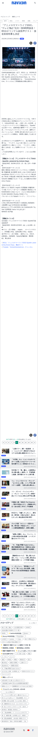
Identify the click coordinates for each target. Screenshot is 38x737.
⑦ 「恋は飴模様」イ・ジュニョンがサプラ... (15, 712)
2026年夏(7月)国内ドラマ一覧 (10, 630)
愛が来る (4, 662)
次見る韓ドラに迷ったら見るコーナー (13, 680)
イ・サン (4, 656)
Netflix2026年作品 (15, 633)
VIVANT (28, 627)
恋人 (29, 659)
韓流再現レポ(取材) (8, 648)
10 (19, 442)
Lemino (12, 639)
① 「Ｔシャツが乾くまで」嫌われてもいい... (15, 695)
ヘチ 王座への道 (20, 653)
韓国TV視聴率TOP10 (9, 651)
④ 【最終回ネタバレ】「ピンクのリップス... (15, 703)
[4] (3, 442)
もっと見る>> (8, 692)
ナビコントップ (5, 16)
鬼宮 (3, 659)
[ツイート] (30, 43)
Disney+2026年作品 (8, 636)
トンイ (12, 656)
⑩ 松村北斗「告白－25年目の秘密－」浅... (14, 721)
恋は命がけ (5, 665)
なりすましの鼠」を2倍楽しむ (10, 671)
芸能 (29, 21)
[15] (34, 442)
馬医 (29, 653)
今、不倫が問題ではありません (11, 668)
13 (28, 442)
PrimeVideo (21, 636)
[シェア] (34, 43)
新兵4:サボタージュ (28, 671)
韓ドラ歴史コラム (30, 639)
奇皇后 (9, 659)
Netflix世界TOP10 (8, 654)
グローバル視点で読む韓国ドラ (11, 642)
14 (31, 442)
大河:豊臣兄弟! (18, 627)
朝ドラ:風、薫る (6, 627)
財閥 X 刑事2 (13, 662)
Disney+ (27, 633)
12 (25, 442)
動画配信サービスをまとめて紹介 (22, 686)
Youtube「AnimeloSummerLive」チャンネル (18, 247)
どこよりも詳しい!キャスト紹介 (27, 651)
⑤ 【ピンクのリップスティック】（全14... (14, 706)
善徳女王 (22, 659)
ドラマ (17, 21)
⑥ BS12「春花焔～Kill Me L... (10, 709)
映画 (23, 21)
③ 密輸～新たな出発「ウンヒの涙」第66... (14, 701)
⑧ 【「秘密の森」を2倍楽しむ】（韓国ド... (14, 715)
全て (5, 21)
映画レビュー (6, 686)
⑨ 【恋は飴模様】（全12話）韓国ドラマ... (14, 718)
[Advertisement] (19, 10)
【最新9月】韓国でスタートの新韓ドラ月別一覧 (16, 645)
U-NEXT (4, 639)
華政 (15, 659)
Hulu (20, 639)
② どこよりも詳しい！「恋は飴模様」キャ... (15, 698)
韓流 (11, 21)
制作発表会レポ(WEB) (23, 648)
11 (22, 442)
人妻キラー (23, 662)
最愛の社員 (14, 665)
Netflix (4, 633)
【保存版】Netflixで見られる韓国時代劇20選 (15, 683)
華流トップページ (8, 677)
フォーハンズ (6, 674)
